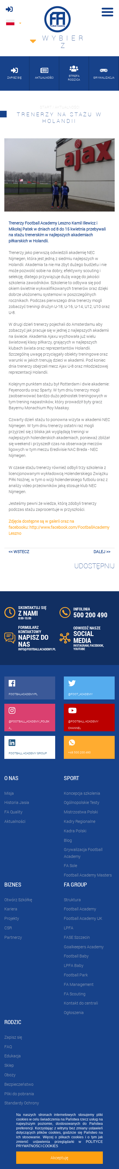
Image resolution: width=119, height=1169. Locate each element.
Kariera (10, 909)
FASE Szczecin (77, 937)
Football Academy (80, 909)
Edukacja (12, 1056)
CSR (8, 927)
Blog (68, 840)
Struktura (72, 899)
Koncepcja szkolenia (82, 793)
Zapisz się (13, 1037)
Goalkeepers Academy (84, 946)
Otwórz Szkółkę (18, 899)
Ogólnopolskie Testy (81, 802)
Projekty (11, 918)
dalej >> (102, 551)
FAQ (8, 1046)
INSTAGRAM (81, 645)
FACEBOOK (96, 645)
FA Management (79, 984)
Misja (9, 793)
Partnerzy (13, 937)
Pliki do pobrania (19, 1093)
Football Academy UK (83, 918)
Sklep (9, 1065)
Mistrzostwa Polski (81, 812)
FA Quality (13, 812)
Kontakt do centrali (81, 1003)
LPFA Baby (73, 965)
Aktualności (14, 821)
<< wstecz (19, 551)
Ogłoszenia (74, 1012)
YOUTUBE (79, 649)
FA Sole (70, 865)
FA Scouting (74, 994)
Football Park (76, 975)
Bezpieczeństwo (19, 1084)
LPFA (68, 927)
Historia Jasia (16, 802)
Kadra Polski (75, 830)
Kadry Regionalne (79, 821)
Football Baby (76, 956)
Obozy (10, 1074)
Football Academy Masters (88, 875)
